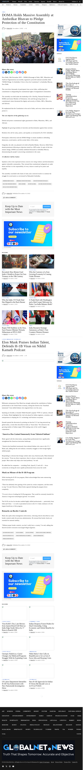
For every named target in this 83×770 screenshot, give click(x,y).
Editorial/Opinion (62, 4)
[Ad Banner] (28, 233)
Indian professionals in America (23, 535)
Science (78, 725)
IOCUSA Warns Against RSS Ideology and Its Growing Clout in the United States (72, 61)
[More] (25, 72)
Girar (79, 715)
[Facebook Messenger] (17, 72)
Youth (79, 734)
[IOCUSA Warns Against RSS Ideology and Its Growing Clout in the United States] (60, 60)
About (52, 762)
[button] (79, 1)
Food (72, 715)
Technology (17, 339)
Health (8, 651)
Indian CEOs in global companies (43, 532)
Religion (69, 725)
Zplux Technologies (44, 762)
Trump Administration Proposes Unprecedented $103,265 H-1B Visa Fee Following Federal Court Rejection (72, 100)
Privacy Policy (40, 211)
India (7, 297)
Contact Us (74, 762)
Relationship (57, 725)
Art (3, 4)
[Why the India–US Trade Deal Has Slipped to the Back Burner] (14, 289)
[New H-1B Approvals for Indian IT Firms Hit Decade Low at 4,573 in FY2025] (41, 671)
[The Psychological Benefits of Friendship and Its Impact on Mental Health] (60, 86)
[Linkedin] (9, 72)
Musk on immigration (38, 535)
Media (79, 720)
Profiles (46, 725)
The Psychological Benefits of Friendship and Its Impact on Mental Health (72, 87)
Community (23, 4)
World (78, 729)
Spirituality (18, 729)
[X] (6, 72)
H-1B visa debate (19, 532)
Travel (57, 729)
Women (70, 729)
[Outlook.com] (22, 72)
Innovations (43, 720)
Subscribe (47, 206)
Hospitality (14, 720)
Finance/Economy (61, 715)
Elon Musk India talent (8, 532)
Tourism (48, 729)
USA (64, 729)
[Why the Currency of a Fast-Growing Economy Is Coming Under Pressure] (41, 261)
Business (8, 4)
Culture (37, 4)
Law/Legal (53, 720)
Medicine (5, 725)
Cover (4, 297)
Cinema (15, 4)
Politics (23, 725)
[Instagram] (20, 72)
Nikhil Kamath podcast (8, 538)
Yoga (3, 734)
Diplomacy (52, 4)
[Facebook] (3, 72)
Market (71, 720)
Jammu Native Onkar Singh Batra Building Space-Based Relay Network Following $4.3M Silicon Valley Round (73, 74)
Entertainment (17, 715)
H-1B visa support (29, 532)
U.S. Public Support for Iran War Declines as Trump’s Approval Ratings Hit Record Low (73, 114)
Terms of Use (67, 762)
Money (14, 725)
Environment (31, 715)
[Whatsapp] (11, 72)
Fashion (49, 715)
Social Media (6, 729)
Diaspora (44, 4)
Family (41, 715)
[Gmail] (14, 72)
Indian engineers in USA (8, 535)
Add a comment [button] (10, 197)
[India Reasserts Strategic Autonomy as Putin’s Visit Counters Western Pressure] (41, 317)
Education (5, 715)
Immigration (9, 339)
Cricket (31, 4)
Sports (8, 621)
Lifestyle (63, 720)
